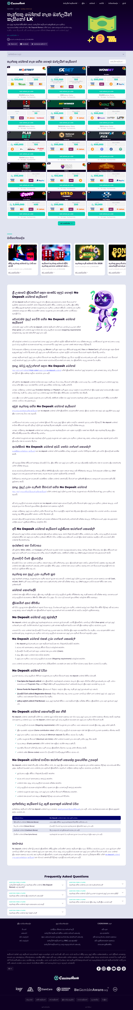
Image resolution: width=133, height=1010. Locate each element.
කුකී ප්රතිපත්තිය (46, 1007)
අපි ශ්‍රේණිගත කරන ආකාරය (105, 940)
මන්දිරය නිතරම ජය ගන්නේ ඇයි (62, 929)
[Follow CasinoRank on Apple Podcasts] (124, 969)
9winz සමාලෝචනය (106, 126)
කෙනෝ (24, 933)
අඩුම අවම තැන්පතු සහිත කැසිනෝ (24, 411)
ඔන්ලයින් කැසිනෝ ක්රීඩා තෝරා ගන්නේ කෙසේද (62, 933)
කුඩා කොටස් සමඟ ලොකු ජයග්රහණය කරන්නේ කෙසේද (62, 937)
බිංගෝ (24, 929)
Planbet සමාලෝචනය (26, 157)
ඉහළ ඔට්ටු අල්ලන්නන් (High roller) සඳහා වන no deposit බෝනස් (36, 370)
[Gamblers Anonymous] (30, 989)
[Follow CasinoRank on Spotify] (119, 969)
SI (9, 969)
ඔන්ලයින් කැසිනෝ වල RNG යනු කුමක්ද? (62, 940)
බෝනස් (92, 3)
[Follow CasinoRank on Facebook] (99, 969)
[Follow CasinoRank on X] (109, 969)
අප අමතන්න (104, 933)
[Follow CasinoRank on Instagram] (104, 969)
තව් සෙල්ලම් (24, 937)
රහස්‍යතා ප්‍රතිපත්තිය (105, 944)
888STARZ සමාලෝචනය (27, 126)
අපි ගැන (105, 929)
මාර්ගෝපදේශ (113, 3)
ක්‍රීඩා (83, 3)
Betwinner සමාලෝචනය (66, 126)
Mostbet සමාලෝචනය (26, 95)
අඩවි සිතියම (88, 1007)
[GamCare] (45, 989)
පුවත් (124, 3)
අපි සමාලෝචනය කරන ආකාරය (104, 937)
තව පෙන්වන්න (65, 223)
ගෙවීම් (101, 3)
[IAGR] (19, 989)
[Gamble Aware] (91, 989)
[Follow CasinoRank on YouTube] (114, 969)
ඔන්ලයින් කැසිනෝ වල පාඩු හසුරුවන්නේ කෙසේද (62, 944)
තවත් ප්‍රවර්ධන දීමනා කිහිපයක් (69, 809)
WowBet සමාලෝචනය (106, 95)
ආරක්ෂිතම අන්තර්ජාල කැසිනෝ (23, 451)
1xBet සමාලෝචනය (66, 95)
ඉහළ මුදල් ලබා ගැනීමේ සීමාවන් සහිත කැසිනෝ (29, 491)
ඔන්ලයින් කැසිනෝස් (70, 3)
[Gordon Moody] (63, 989)
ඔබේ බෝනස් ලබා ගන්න (26, 91)
